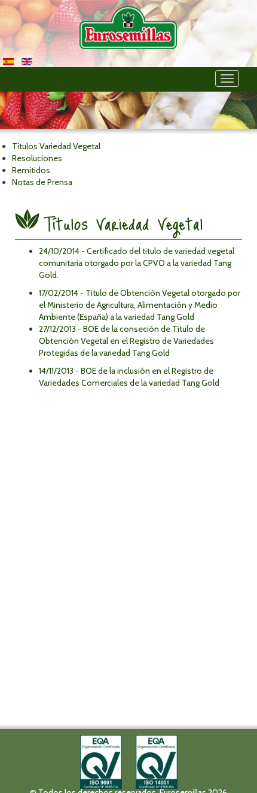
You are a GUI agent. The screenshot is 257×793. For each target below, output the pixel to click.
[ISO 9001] (101, 760)
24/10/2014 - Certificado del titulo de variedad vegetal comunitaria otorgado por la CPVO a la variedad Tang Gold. (136, 263)
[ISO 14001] (156, 760)
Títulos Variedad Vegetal (123, 223)
